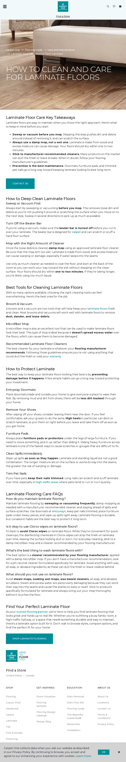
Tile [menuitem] (8, 726)
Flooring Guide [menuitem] (75, 708)
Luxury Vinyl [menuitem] (13, 702)
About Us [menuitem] (102, 696)
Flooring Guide (33, 49)
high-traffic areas (47, 482)
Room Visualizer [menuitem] (46, 696)
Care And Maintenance (61, 49)
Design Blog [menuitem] (43, 721)
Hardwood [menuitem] (12, 708)
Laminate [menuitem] (11, 720)
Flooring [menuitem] (11, 696)
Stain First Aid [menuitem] (75, 702)
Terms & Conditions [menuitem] (103, 716)
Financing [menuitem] (12, 738)
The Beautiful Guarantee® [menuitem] (75, 716)
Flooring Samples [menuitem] (41, 704)
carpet (76, 232)
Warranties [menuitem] (73, 724)
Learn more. (83, 756)
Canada (30, 675)
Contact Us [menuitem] (104, 708)
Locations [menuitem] (103, 702)
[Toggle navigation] (5, 6)
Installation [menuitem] (73, 730)
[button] (108, 6)
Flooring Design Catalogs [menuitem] (45, 714)
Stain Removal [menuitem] (75, 696)
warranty (55, 356)
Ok (103, 752)
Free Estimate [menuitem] (14, 732)
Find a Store (63, 16)
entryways (59, 511)
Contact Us (20, 183)
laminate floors (97, 308)
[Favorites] (114, 6)
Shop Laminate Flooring (29, 638)
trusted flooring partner (32, 611)
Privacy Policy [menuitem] (105, 724)
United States (14, 675)
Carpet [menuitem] (10, 714)
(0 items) (120, 6)
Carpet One (13, 49)
